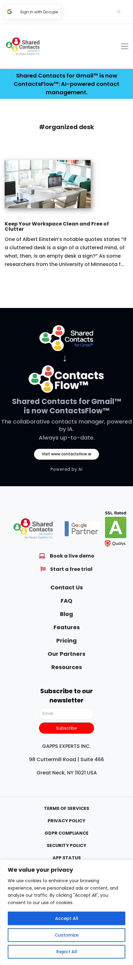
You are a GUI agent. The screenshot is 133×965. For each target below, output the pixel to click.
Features (67, 627)
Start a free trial (71, 569)
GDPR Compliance (66, 833)
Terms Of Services (66, 808)
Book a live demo (72, 555)
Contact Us (66, 587)
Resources (66, 667)
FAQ (66, 601)
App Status (67, 858)
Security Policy (66, 845)
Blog (66, 614)
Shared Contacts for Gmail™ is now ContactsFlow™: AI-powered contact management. (66, 84)
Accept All (66, 918)
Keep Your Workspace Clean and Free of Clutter (57, 226)
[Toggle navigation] (124, 46)
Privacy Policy (66, 821)
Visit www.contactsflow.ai (66, 454)
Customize (67, 935)
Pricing (66, 640)
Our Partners (66, 654)
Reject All (66, 952)
